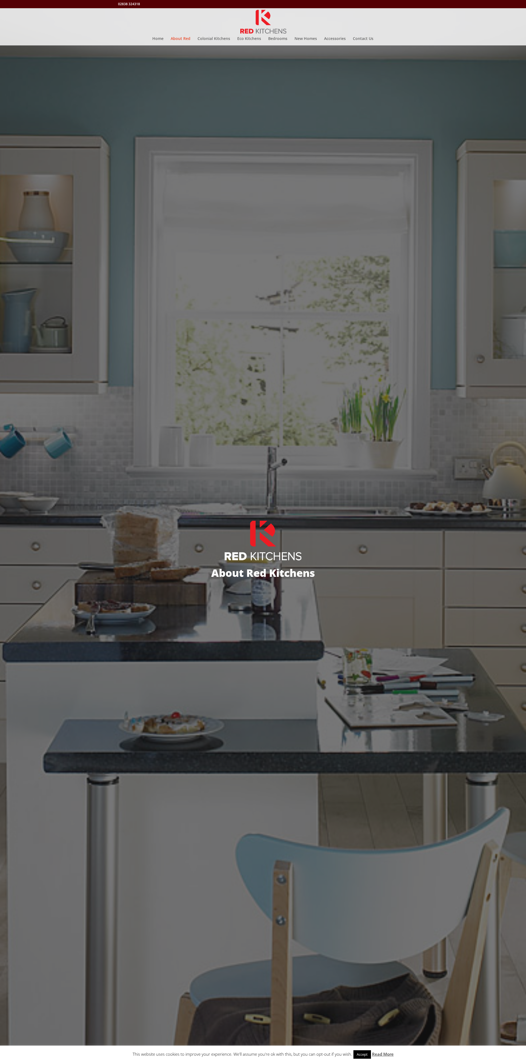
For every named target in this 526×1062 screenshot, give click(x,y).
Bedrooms (277, 39)
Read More (383, 1054)
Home (158, 39)
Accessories (335, 39)
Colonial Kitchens (214, 39)
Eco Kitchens (249, 39)
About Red (180, 39)
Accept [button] (362, 1054)
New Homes (306, 39)
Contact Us (363, 39)
